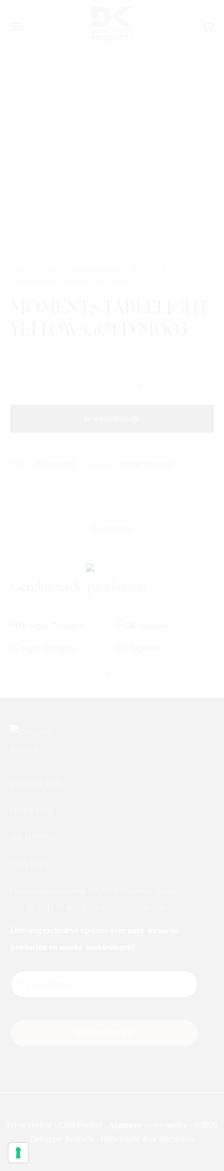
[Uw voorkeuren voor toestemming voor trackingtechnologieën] (18, 1153)
